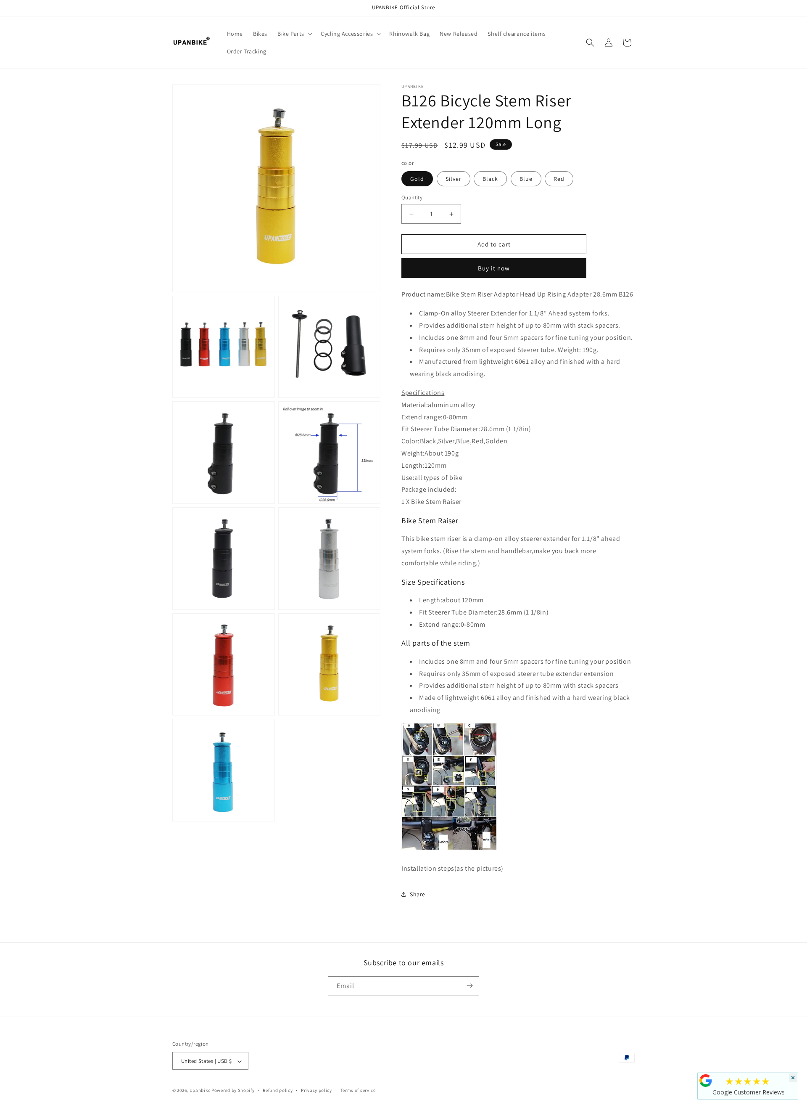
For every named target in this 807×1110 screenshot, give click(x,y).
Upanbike (200, 1091)
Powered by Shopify (233, 1091)
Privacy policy (316, 1090)
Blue (526, 179)
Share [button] (417, 894)
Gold (417, 179)
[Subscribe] (469, 986)
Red (559, 179)
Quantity (411, 197)
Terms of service (358, 1090)
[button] (294, 33)
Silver (454, 179)
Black (490, 179)
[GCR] (705, 1080)
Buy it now (494, 268)
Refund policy (278, 1090)
